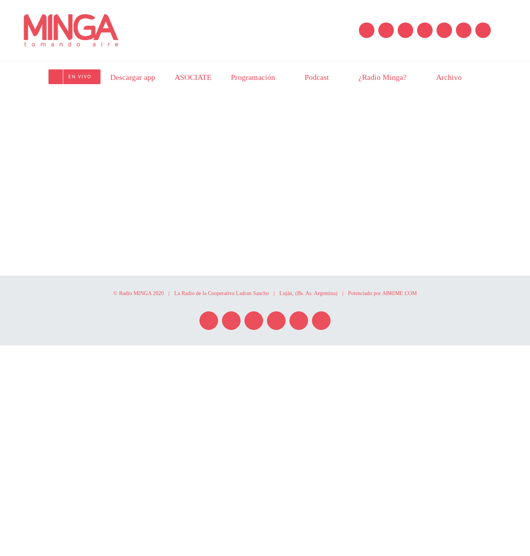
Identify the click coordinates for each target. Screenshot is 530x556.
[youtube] (463, 30)
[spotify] (386, 30)
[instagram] (366, 30)
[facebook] (405, 30)
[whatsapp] (444, 30)
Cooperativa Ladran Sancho (238, 293)
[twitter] (425, 30)
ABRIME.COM (399, 293)
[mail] (483, 30)
